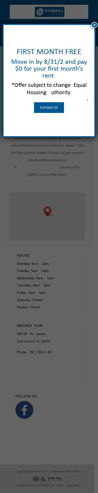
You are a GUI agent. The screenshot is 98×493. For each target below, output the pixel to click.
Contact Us (49, 108)
